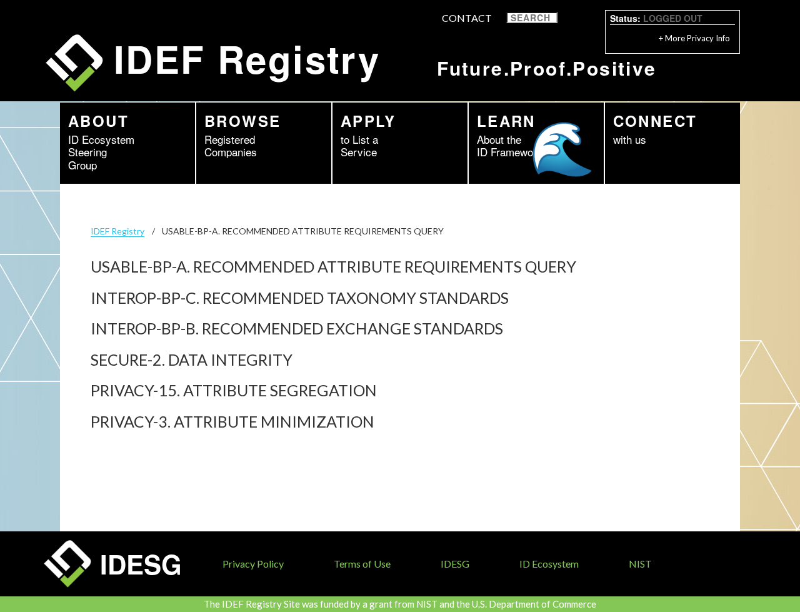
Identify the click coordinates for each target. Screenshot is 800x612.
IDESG (455, 563)
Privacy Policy (253, 563)
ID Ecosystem (549, 563)
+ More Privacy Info (694, 38)
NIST (640, 563)
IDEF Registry (117, 231)
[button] (565, 18)
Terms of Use (362, 563)
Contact (467, 18)
